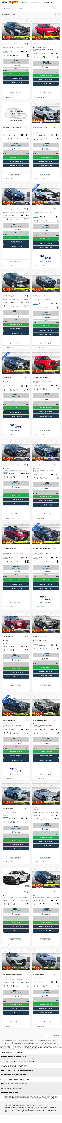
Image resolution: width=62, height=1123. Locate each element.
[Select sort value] (58, 14)
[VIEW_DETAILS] (16, 112)
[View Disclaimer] (17, 55)
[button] (28, 29)
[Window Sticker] (58, 139)
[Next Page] (49, 1035)
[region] (16, 70)
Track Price (17, 65)
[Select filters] (56, 14)
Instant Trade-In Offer (16, 82)
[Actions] (27, 44)
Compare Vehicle (10, 97)
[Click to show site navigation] (59, 2)
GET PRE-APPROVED (16, 78)
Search (55, 8)
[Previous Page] (47, 1035)
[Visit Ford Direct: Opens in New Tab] (38, 1105)
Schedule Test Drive (16, 74)
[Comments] (28, 55)
